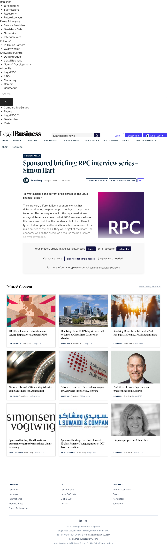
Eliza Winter (23, 396)
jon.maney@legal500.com (105, 267)
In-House (5, 41)
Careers (8, 84)
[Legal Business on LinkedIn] (80, 521)
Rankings (5, 1)
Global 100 (66, 498)
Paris (7, 123)
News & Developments (18, 64)
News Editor (76, 343)
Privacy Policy (78, 543)
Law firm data (92, 140)
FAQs (7, 76)
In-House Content (14, 44)
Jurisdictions (11, 5)
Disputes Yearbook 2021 (123, 180)
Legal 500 (10, 72)
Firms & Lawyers (10, 21)
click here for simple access (81, 258)
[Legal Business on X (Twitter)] (86, 521)
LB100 (64, 503)
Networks (10, 33)
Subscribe (133, 135)
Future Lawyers (13, 17)
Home (5, 140)
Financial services (97, 180)
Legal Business (13, 60)
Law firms (16, 140)
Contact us (10, 88)
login (90, 249)
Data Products (13, 56)
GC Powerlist (12, 48)
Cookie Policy (93, 543)
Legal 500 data (110, 140)
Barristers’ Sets (13, 29)
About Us (5, 68)
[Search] (6, 102)
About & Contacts (122, 489)
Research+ (10, 13)
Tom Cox (75, 396)
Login (117, 135)
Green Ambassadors (145, 140)
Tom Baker (128, 452)
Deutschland (11, 119)
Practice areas (71, 140)
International (50, 140)
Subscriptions (106, 543)
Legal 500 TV (12, 115)
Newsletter (17, 146)
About (5, 146)
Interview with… (13, 37)
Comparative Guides (16, 107)
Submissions (11, 9)
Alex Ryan (26, 343)
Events (8, 111)
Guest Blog (36, 180)
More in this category (149, 286)
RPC (140, 180)
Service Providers (14, 25)
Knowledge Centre (11, 52)
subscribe (124, 249)
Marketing (10, 80)
